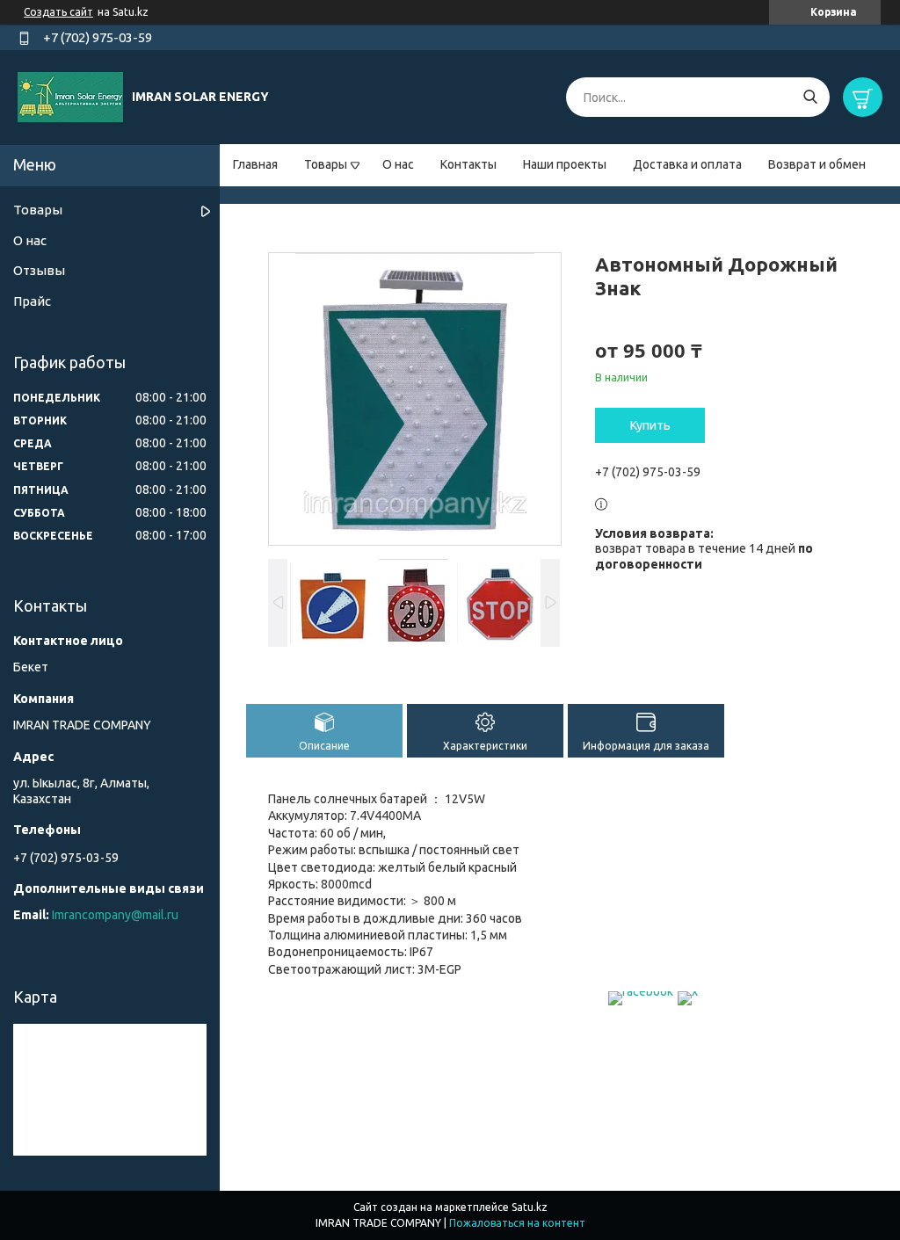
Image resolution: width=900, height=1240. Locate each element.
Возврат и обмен (817, 164)
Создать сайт (58, 12)
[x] (688, 991)
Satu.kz (530, 1207)
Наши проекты (564, 164)
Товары (325, 164)
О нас (398, 164)
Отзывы (39, 270)
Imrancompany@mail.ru (115, 915)
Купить (650, 425)
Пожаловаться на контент (517, 1223)
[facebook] (640, 991)
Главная (255, 164)
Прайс (32, 301)
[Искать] (810, 97)
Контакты (468, 164)
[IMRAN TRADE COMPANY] (70, 97)
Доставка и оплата (687, 164)
